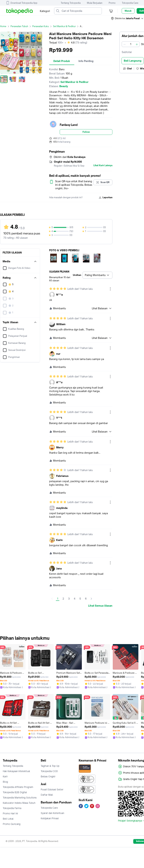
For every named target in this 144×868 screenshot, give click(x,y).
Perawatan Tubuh (19, 26)
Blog (5, 781)
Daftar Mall (47, 794)
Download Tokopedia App (24, 3)
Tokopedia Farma (12, 808)
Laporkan (107, 197)
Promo (112, 3)
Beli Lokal (8, 818)
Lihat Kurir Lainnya (102, 165)
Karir (5, 776)
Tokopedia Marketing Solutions (20, 797)
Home (3, 26)
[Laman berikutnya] (91, 599)
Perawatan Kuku (40, 26)
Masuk (128, 11)
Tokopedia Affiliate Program (18, 787)
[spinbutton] (131, 44)
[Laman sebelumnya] (52, 599)
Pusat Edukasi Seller (52, 789)
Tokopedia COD (49, 771)
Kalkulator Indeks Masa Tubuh (19, 802)
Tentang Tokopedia (71, 3)
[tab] (61, 61)
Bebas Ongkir (48, 776)
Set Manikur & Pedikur (64, 26)
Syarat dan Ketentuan (52, 813)
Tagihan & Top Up (50, 765)
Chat (129, 68)
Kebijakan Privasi (50, 818)
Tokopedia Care (130, 3)
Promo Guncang (11, 824)
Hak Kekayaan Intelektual (16, 771)
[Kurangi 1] (124, 44)
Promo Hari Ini (10, 813)
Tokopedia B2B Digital (15, 792)
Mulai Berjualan (94, 3)
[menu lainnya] (110, 289)
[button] (127, 18)
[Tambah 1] (137, 44)
